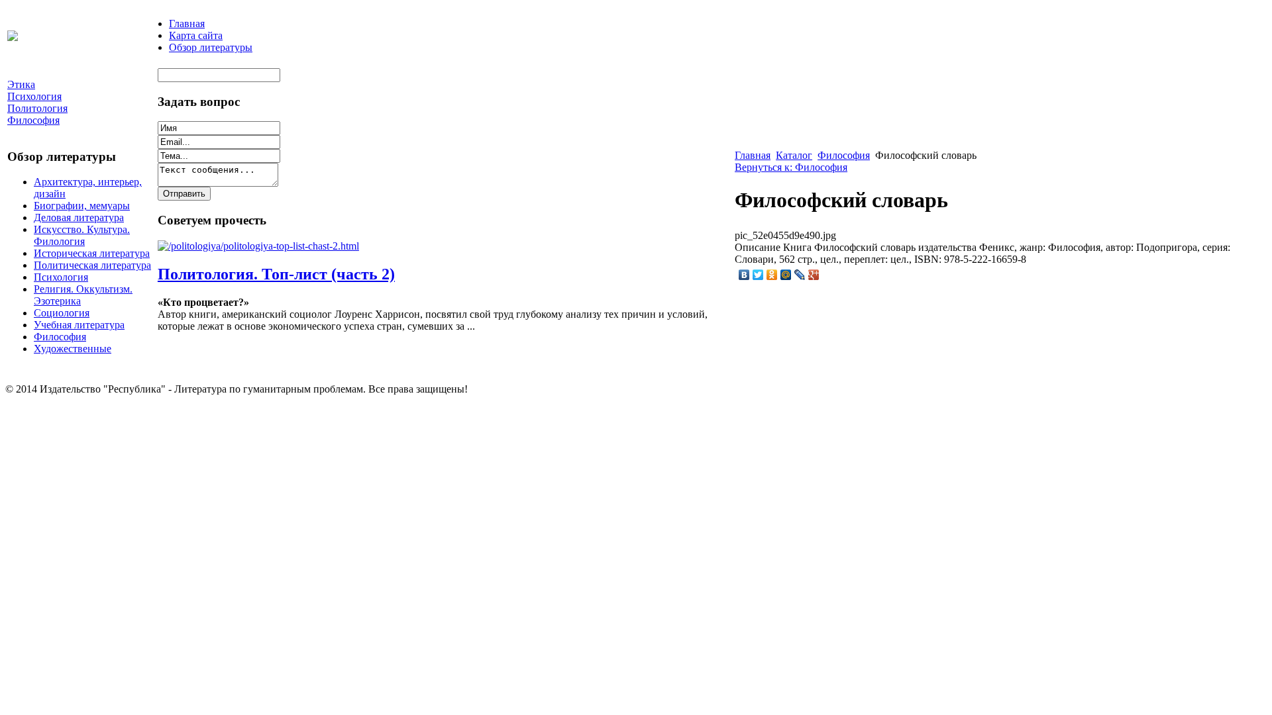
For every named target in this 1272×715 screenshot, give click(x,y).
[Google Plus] (814, 274)
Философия (60, 336)
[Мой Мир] (786, 274)
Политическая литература (92, 265)
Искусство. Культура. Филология (82, 235)
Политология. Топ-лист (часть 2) (276, 274)
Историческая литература (92, 253)
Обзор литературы (210, 47)
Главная (187, 23)
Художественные (72, 348)
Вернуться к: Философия (791, 167)
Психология (61, 277)
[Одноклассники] (772, 274)
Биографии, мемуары (82, 205)
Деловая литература (79, 217)
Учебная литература (79, 324)
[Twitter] (758, 274)
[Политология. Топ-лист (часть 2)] (258, 246)
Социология (61, 312)
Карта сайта (196, 35)
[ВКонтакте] (744, 274)
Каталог (794, 155)
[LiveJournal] (800, 274)
